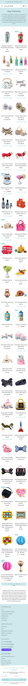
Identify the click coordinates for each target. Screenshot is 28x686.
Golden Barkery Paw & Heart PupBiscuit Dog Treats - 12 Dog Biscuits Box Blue (7, 526)
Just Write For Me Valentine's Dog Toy (21, 369)
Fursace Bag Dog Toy (21, 412)
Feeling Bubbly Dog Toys (7, 69)
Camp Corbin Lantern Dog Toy (7, 303)
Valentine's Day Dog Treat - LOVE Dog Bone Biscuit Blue (21, 525)
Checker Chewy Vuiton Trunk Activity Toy (7, 235)
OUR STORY (4, 626)
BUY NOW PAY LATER (6, 660)
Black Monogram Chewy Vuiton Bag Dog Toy (21, 480)
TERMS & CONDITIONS (6, 663)
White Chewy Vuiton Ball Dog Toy (7, 116)
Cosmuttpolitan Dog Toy (21, 187)
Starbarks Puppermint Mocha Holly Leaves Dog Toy (7, 47)
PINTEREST (10, 646)
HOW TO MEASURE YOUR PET (8, 611)
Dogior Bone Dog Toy (21, 457)
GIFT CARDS (4, 620)
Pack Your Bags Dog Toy (21, 302)
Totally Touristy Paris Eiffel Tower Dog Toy (20, 436)
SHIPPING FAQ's (4, 616)
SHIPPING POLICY (5, 665)
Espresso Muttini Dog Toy (21, 574)
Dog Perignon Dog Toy (7, 211)
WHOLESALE (4, 635)
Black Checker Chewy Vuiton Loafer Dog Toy (20, 391)
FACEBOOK (9, 641)
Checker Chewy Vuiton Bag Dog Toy (20, 140)
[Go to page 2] (5, 584)
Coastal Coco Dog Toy (20, 324)
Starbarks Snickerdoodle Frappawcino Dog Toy (21, 46)
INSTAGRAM (11, 644)
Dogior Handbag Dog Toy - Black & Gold (7, 502)
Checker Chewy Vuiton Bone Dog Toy (7, 140)
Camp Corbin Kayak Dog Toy (21, 281)
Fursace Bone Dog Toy (7, 435)
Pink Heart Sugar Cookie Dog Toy (21, 502)
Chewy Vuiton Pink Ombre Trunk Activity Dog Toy (7, 413)
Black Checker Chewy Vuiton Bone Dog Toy (7, 391)
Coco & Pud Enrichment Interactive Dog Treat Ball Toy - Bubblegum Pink (7, 576)
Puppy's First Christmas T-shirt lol (7, 188)
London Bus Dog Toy (7, 258)
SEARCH (3, 658)
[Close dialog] (26, 666)
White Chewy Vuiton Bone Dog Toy (21, 92)
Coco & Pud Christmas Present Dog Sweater (7, 164)
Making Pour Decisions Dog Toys (20, 70)
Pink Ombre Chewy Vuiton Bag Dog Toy (21, 345)
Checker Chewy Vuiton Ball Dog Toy (20, 116)
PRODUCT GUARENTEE (6, 633)
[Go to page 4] (22, 584)
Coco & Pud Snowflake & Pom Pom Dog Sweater (21, 164)
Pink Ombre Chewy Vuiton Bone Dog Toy (7, 345)
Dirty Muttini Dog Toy (7, 280)
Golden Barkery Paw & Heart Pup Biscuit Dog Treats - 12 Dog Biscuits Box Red (7, 552)
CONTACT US (4, 618)
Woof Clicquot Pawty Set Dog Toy (21, 259)
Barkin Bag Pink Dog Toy (21, 234)
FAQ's (2, 609)
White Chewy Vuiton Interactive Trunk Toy (7, 369)
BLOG (2, 628)
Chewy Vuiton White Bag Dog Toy (7, 92)
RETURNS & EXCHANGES (6, 613)
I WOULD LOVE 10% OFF (14, 679)
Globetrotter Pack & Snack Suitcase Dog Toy (21, 212)
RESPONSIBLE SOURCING (7, 631)
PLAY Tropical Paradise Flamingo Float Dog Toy (7, 458)
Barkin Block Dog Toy (7, 324)
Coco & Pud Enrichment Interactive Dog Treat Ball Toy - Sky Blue (21, 551)
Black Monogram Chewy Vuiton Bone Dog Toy (7, 480)
